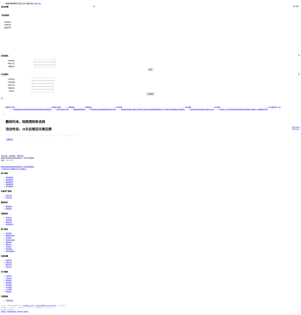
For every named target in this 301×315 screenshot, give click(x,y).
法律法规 (99, 109)
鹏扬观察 (76, 109)
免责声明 (20, 311)
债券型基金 (17, 109)
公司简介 (222, 109)
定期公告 (199, 109)
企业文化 (228, 109)
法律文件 (193, 109)
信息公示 (211, 109)
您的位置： (5, 156)
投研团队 (240, 109)
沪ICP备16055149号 (28, 305)
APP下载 (271, 107)
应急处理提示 (180, 109)
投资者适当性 (146, 109)
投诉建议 (124, 109)
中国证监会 (9, 300)
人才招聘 (259, 109)
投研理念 (234, 109)
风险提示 (3, 311)
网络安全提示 (131, 109)
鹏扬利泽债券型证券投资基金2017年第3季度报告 (17, 167)
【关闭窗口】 (23, 169)
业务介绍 (59, 109)
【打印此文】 (5, 169)
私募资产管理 (56, 107)
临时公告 (205, 109)
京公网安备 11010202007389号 (47, 305)
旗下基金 (12, 107)
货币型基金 (48, 109)
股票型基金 (32, 109)
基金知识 (93, 109)
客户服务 (119, 107)
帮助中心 (161, 109)
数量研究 (82, 109)
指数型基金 (40, 109)
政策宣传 (105, 109)
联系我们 (265, 109)
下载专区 (167, 109)
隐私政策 (173, 109)
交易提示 (139, 109)
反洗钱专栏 (112, 109)
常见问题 (65, 109)
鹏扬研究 (72, 107)
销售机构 (154, 109)
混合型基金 (25, 109)
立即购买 (9, 139)
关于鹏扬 (217, 107)
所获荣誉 (246, 109)
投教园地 (88, 107)
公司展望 (253, 109)
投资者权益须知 (11, 311)
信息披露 (188, 107)
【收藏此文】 (14, 169)
